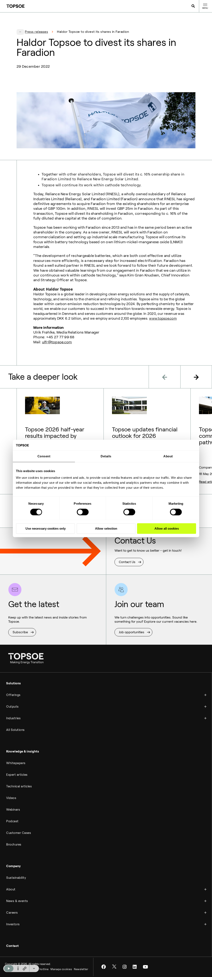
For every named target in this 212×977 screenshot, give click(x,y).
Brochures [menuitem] (13, 844)
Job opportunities (131, 632)
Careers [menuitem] (12, 912)
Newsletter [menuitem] (81, 969)
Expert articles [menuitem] (17, 774)
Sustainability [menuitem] (16, 877)
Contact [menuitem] (12, 946)
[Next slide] (196, 376)
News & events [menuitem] (17, 901)
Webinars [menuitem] (13, 809)
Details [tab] (106, 456)
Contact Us (127, 562)
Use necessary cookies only (45, 528)
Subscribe (20, 632)
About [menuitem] (11, 889)
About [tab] (168, 456)
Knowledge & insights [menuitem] (22, 751)
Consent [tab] (44, 456)
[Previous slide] (164, 376)
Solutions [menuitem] (13, 683)
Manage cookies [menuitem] (61, 969)
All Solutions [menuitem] (15, 730)
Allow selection (106, 528)
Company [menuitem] (13, 866)
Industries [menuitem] (13, 718)
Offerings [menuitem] (13, 695)
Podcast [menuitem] (12, 821)
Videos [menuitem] (11, 798)
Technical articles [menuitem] (19, 786)
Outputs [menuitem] (12, 706)
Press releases (36, 31)
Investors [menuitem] (13, 924)
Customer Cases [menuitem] (18, 833)
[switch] (83, 512)
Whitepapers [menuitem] (15, 763)
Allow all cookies (166, 528)
